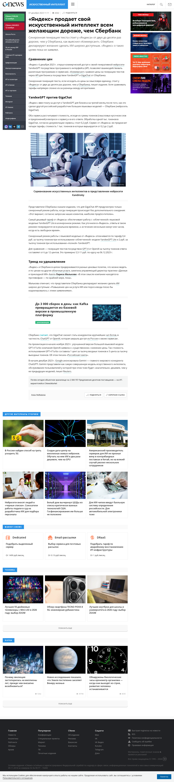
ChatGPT (44, 338)
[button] (161, 5)
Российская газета (77, 355)
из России (92, 338)
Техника (42, 746)
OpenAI (56, 338)
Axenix (52, 274)
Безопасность (10, 74)
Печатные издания (47, 753)
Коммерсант (77, 71)
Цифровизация (11, 63)
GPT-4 (85, 248)
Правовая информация (143, 745)
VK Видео (99, 742)
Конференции (44, 735)
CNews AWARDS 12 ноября (12, 26)
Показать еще (65, 628)
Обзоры (11, 746)
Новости (12, 735)
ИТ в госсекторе (11, 79)
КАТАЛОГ (151, 4)
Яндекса (34, 84)
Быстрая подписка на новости (146, 730)
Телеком (8, 96)
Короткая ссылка (116, 395)
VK (96, 738)
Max (97, 735)
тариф (50, 219)
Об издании (73, 735)
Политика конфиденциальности (147, 738)
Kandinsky (120, 184)
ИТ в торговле (10, 90)
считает (43, 335)
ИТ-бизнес (9, 107)
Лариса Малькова (66, 274)
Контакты (72, 746)
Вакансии (72, 742)
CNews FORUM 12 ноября (11, 17)
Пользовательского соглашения (17, 778)
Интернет (9, 102)
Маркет (41, 742)
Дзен (97, 753)
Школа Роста (10, 34)
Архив (11, 749)
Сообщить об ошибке (142, 741)
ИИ (117, 283)
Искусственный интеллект (47, 4)
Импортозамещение (13, 68)
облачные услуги (61, 270)
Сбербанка (84, 84)
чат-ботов (111, 335)
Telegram (99, 749)
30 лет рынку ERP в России (11, 48)
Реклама (72, 738)
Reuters (67, 371)
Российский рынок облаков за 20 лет (12, 41)
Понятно (164, 776)
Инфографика (10, 118)
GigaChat (86, 75)
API (37, 75)
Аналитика (13, 738)
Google (59, 360)
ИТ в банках (9, 85)
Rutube (98, 746)
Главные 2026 (13, 56)
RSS (133, 734)
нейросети (118, 64)
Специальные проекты (49, 738)
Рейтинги (9, 113)
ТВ (39, 749)
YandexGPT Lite (108, 239)
